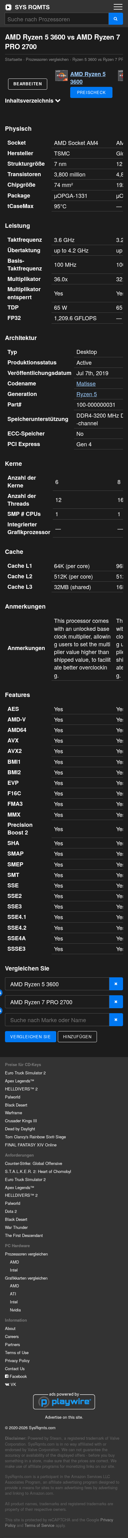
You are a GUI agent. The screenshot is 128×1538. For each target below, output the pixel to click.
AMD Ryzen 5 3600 (88, 78)
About (10, 1328)
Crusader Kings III (21, 1121)
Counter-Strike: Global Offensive (33, 1163)
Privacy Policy (17, 1360)
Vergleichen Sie (30, 1036)
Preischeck (91, 92)
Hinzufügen (77, 1036)
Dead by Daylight (20, 1129)
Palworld (12, 1097)
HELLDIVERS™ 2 (21, 1089)
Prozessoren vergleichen (47, 59)
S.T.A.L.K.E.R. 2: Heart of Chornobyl (38, 1171)
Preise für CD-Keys (23, 1064)
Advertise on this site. (64, 1417)
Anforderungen (19, 1155)
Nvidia (15, 1310)
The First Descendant (24, 1235)
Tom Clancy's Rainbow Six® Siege (35, 1137)
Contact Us (15, 1368)
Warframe (13, 1112)
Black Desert (16, 1105)
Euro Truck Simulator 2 (25, 1073)
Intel (14, 1270)
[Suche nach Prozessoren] (115, 19)
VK (12, 1384)
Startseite (27, 7)
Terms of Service (39, 1525)
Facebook (17, 1376)
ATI (13, 1294)
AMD (14, 1262)
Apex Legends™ (19, 1081)
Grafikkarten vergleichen (26, 1278)
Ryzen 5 (86, 394)
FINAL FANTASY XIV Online (31, 1145)
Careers (12, 1336)
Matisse (86, 383)
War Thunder (16, 1227)
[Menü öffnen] (118, 7)
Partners (12, 1344)
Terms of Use (17, 1352)
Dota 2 (11, 1211)
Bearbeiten (27, 84)
